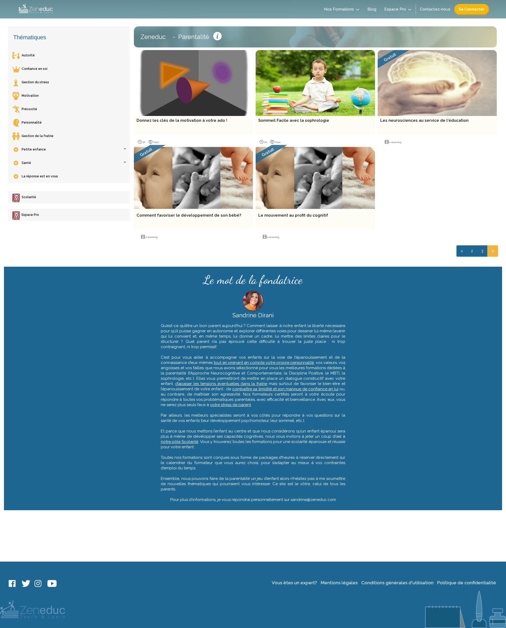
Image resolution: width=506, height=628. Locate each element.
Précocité (29, 109)
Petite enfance (34, 149)
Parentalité (193, 36)
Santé (26, 163)
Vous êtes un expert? (294, 582)
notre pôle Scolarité (179, 441)
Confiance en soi (34, 69)
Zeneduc (153, 36)
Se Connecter (472, 9)
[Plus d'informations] (217, 36)
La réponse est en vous (40, 176)
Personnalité (32, 122)
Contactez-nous (435, 9)
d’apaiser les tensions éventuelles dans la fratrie (221, 383)
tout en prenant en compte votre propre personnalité (264, 362)
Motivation (30, 96)
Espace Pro (395, 9)
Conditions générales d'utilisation (397, 582)
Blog (371, 9)
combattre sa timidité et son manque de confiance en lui (285, 389)
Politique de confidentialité (466, 582)
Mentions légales (339, 582)
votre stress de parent (230, 404)
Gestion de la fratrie (37, 136)
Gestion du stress (35, 82)
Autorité (28, 55)
